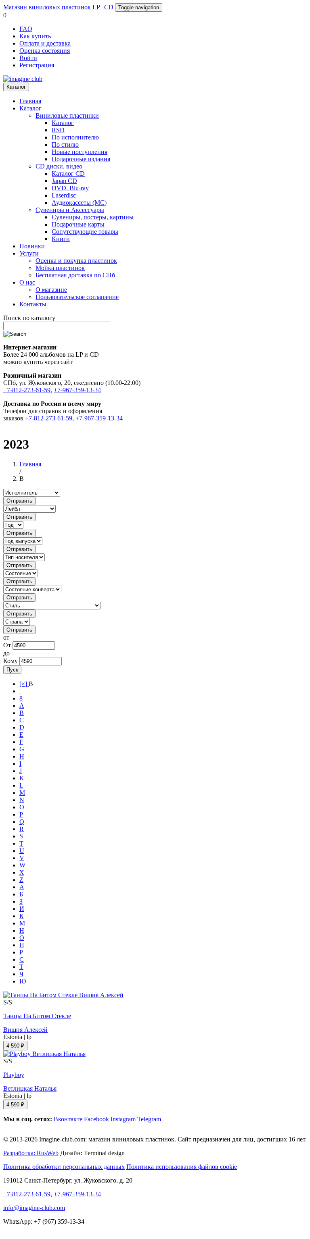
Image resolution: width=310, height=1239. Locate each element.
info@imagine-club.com (34, 1207)
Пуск (12, 670)
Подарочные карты (78, 224)
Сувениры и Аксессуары (70, 209)
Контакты (32, 304)
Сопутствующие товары (85, 231)
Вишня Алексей (25, 1029)
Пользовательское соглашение (77, 296)
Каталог (16, 87)
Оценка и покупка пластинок (76, 260)
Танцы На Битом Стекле (37, 1015)
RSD (58, 130)
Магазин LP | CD (58, 7)
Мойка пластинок (60, 267)
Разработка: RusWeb (31, 1153)
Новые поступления (79, 151)
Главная (30, 101)
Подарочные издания (81, 159)
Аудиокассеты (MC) (79, 202)
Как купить (35, 36)
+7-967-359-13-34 (77, 390)
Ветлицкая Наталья (30, 1088)
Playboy (13, 1074)
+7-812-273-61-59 (26, 390)
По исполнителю (75, 137)
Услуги (29, 253)
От (7, 645)
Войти (28, 57)
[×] (24, 683)
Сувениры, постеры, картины (93, 217)
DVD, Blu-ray (70, 188)
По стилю (65, 144)
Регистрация (36, 65)
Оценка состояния (44, 50)
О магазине (51, 289)
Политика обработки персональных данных (64, 1166)
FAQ (25, 28)
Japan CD (64, 180)
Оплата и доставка (45, 43)
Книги (61, 238)
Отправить (19, 501)
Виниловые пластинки (67, 115)
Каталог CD (68, 173)
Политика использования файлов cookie (181, 1166)
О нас (27, 282)
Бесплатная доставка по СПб (75, 275)
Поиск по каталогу (29, 317)
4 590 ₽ (15, 1046)
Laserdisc (64, 195)
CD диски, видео (59, 166)
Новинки (32, 246)
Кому (10, 660)
